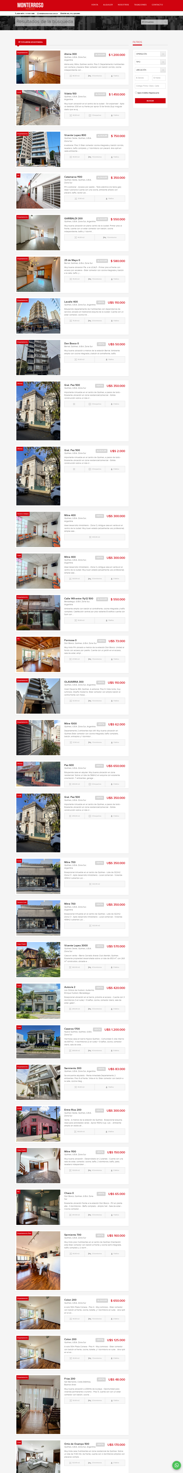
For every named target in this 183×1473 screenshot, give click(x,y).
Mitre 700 (70, 862)
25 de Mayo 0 (72, 260)
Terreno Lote (22, 902)
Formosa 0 (70, 640)
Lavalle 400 (71, 301)
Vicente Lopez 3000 (76, 945)
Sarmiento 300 (72, 1068)
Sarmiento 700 (72, 1234)
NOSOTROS (123, 5)
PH (18, 175)
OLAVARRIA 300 (74, 681)
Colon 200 (70, 1299)
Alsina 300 (70, 54)
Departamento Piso (24, 1233)
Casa (19, 556)
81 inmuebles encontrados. (30, 42)
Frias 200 (69, 1378)
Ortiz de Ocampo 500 (76, 1444)
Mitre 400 (70, 515)
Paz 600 (69, 765)
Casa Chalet (21, 944)
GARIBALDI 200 (73, 218)
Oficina (19, 384)
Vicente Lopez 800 (75, 135)
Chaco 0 (69, 1193)
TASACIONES (140, 5)
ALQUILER (108, 5)
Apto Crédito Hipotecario (148, 93)
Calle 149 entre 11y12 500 (78, 598)
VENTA (94, 5)
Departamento (22, 53)
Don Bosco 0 (71, 343)
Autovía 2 (69, 987)
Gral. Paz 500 (72, 385)
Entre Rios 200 (72, 1109)
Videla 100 (70, 93)
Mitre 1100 (70, 1151)
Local (19, 92)
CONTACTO (157, 5)
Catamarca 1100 (73, 177)
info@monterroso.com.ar (48, 13)
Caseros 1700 (72, 1028)
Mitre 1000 (70, 723)
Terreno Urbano (23, 514)
